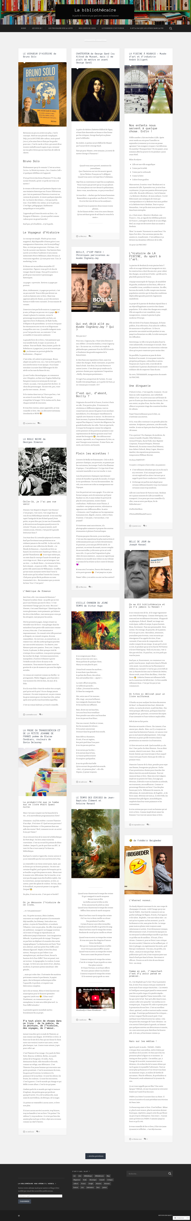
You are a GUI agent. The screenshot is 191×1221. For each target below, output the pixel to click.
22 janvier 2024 (30, 423)
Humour (107, 1183)
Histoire (98, 1183)
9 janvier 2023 (136, 526)
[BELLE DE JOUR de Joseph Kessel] (148, 574)
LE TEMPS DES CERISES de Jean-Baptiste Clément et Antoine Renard (95, 800)
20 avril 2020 (30, 1132)
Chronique (92, 1180)
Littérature (90, 1187)
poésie (104, 1187)
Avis (79, 1176)
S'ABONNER (24, 1201)
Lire (82, 1187)
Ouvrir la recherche (170, 28)
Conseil (101, 1180)
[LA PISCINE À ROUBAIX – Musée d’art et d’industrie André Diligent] (148, 89)
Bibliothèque (88, 1176)
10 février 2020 (137, 1139)
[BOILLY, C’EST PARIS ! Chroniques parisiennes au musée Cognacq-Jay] (95, 288)
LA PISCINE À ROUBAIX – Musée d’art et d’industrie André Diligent (147, 56)
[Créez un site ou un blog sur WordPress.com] (19, 1216)
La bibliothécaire (95, 10)
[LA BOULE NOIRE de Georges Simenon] (42, 472)
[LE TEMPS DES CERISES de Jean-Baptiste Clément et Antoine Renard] (95, 843)
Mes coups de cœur (87, 28)
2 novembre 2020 (31, 714)
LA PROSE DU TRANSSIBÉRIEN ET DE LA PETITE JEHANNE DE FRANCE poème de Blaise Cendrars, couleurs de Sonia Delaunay (41, 736)
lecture (76, 1187)
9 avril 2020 (82, 1020)
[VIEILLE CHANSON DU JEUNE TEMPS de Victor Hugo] (95, 630)
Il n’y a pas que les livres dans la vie (146, 28)
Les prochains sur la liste (60, 28)
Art (74, 1176)
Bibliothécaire (99, 1176)
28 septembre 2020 (138, 825)
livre (98, 1187)
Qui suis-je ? (37, 28)
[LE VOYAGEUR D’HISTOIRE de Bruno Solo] (42, 94)
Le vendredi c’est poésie (113, 28)
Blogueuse (77, 1180)
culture (76, 1183)
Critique (110, 1180)
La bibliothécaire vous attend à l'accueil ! (37, 1183)
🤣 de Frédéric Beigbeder (145, 840)
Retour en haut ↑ (165, 1215)
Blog (108, 1176)
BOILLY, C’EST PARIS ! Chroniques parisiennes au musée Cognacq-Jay (92, 255)
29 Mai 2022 (82, 587)
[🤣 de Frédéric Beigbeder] (148, 870)
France (83, 1183)
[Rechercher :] (149, 1174)
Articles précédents (96, 1156)
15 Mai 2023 (82, 236)
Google (91, 1183)
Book (84, 1180)
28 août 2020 (83, 782)
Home (23, 28)
